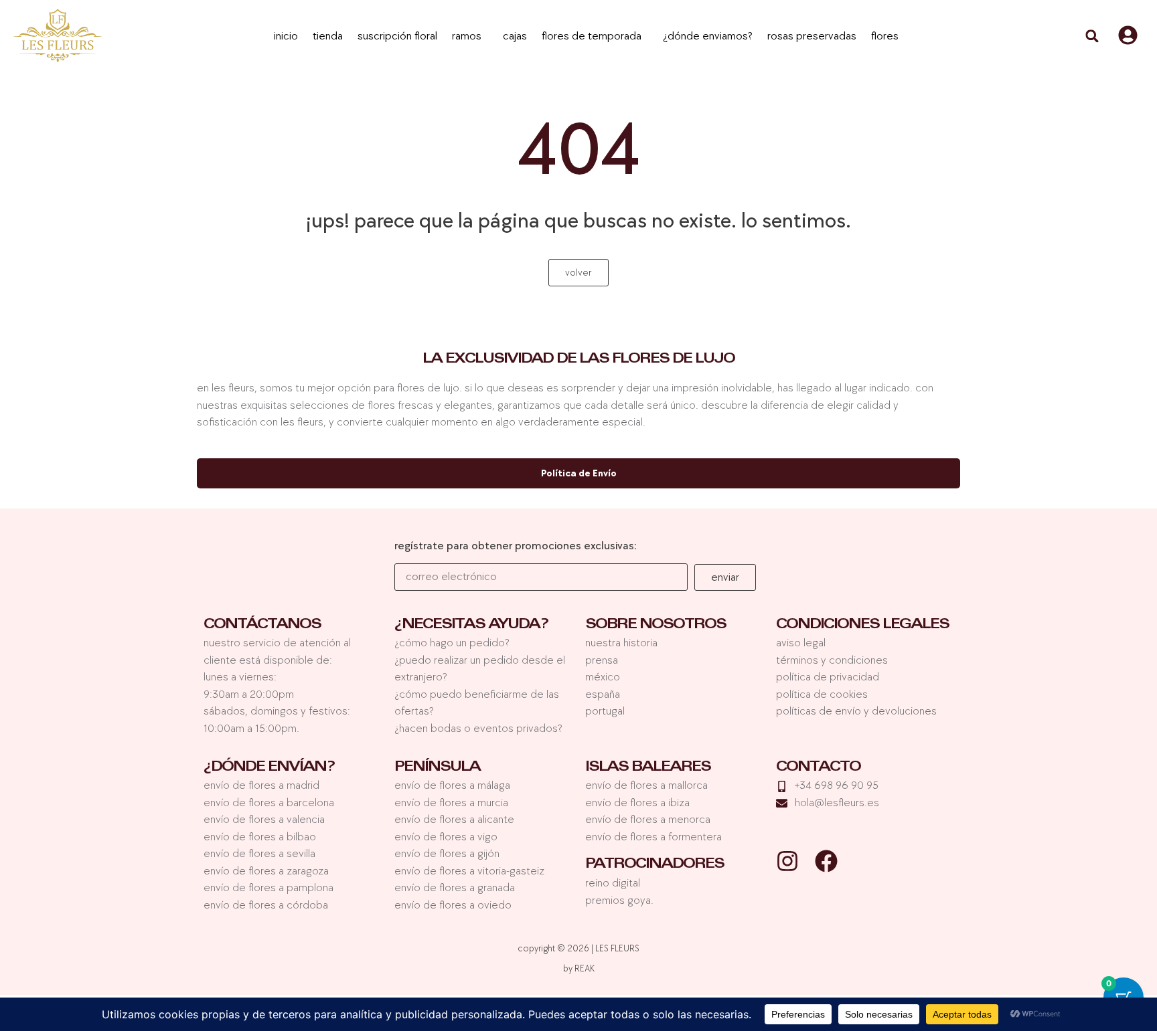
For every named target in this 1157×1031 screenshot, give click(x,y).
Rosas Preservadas (811, 36)
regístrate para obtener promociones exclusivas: (515, 547)
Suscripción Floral (397, 36)
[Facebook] (826, 861)
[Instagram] (787, 861)
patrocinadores (654, 865)
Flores (885, 36)
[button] (1092, 36)
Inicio (286, 36)
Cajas (515, 36)
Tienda (328, 36)
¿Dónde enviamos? (708, 36)
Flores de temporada (591, 36)
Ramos (466, 36)
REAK (584, 968)
